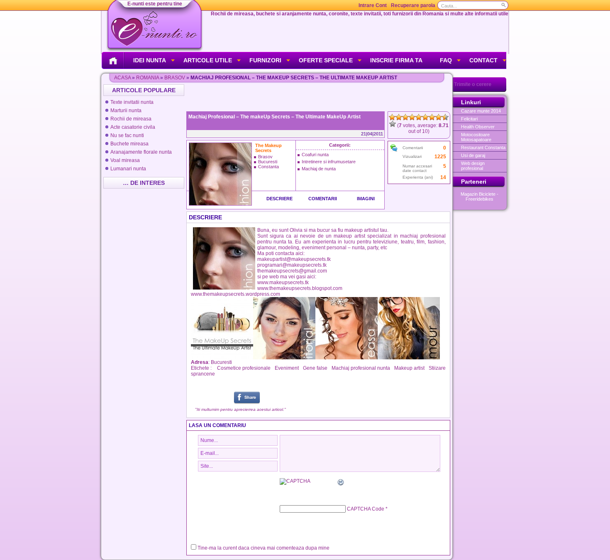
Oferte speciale (326, 60)
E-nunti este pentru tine (154, 4)
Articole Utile (207, 60)
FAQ (446, 60)
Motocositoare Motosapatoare (476, 137)
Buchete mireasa (129, 144)
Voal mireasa (125, 160)
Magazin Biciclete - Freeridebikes (479, 196)
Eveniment (287, 368)
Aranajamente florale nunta (141, 152)
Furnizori (265, 60)
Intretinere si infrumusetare (329, 161)
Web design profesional (473, 166)
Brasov (174, 78)
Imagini (366, 198)
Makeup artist (409, 368)
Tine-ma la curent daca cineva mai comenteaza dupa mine (263, 548)
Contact (483, 60)
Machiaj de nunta (319, 168)
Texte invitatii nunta (132, 102)
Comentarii (322, 198)
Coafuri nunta (315, 154)
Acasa (122, 78)
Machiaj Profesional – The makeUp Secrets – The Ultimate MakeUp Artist (274, 117)
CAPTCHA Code (365, 509)
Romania (147, 78)
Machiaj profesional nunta (361, 368)
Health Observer (478, 126)
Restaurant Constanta (483, 147)
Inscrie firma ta (396, 60)
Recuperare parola (413, 5)
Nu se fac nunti (127, 135)
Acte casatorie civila (132, 127)
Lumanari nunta (128, 169)
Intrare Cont (373, 5)
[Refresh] (341, 483)
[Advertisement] (319, 96)
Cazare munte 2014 (481, 110)
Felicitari (469, 118)
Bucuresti (267, 161)
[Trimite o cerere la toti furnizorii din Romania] (479, 90)
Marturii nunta (126, 110)
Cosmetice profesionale (244, 368)
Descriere (279, 198)
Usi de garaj (473, 155)
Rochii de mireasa (130, 119)
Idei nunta (149, 60)
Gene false (315, 368)
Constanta (268, 166)
